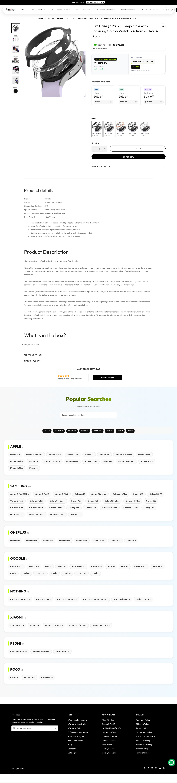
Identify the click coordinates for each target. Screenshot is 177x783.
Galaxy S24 (149, 507)
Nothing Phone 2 (143, 599)
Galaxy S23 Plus (57, 514)
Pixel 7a (67, 573)
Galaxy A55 (74, 507)
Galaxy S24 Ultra (109, 507)
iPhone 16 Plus (16, 461)
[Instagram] (152, 768)
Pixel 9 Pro (158, 566)
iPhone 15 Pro (72, 461)
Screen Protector (83, 10)
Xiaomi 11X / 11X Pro (101, 625)
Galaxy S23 (76, 514)
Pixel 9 (13, 573)
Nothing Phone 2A (122, 599)
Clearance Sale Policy (145, 736)
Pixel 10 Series (108, 744)
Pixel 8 (54, 573)
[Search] (166, 9)
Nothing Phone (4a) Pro (112, 728)
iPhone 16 (33, 461)
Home (40, 18)
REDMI (120, 431)
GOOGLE (84, 431)
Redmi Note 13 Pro (18, 651)
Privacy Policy (142, 748)
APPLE (47, 431)
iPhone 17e (15, 454)
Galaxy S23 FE (16, 514)
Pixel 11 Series (108, 720)
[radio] (97, 129)
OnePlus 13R (81, 540)
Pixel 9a (124, 566)
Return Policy (142, 728)
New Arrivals (37, 10)
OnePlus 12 (115, 540)
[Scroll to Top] (172, 770)
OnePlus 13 (48, 540)
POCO (130, 431)
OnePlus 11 (131, 540)
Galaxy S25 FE (155, 494)
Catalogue (72, 753)
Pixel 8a (26, 573)
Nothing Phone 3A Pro (67, 599)
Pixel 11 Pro (34, 566)
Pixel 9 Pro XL (140, 566)
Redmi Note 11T (62, 651)
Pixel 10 (111, 566)
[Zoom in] (80, 28)
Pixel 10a (62, 566)
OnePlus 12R (98, 540)
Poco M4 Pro (47, 677)
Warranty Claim (75, 728)
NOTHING (97, 431)
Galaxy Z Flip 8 (61, 494)
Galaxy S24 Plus (130, 507)
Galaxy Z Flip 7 (16, 501)
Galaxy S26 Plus (120, 494)
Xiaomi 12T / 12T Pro (54, 625)
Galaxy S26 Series (109, 732)
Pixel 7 (95, 573)
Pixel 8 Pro (40, 573)
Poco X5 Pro (29, 677)
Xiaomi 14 (34, 625)
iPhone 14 (33, 468)
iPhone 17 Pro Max (34, 454)
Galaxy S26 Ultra (98, 494)
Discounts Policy (143, 740)
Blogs (70, 744)
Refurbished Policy (144, 744)
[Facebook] (148, 768)
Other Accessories (127, 10)
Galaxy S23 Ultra (36, 514)
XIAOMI (109, 431)
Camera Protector (105, 10)
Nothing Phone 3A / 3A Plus (95, 599)
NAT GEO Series (149, 10)
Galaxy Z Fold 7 (36, 501)
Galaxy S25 (151, 501)
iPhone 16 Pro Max (124, 454)
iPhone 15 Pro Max (52, 461)
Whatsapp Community (77, 720)
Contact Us (72, 748)
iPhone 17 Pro (55, 454)
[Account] (172, 9)
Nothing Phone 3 (43, 599)
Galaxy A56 (93, 501)
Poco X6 (14, 677)
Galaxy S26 (138, 494)
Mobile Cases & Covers (59, 10)
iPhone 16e (104, 454)
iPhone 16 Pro (144, 454)
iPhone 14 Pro (147, 461)
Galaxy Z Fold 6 (36, 507)
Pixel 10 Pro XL (78, 566)
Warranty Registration (77, 724)
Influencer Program (76, 736)
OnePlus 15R (31, 540)
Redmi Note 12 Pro (41, 651)
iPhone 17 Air (73, 454)
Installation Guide (75, 740)
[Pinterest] (144, 768)
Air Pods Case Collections (58, 18)
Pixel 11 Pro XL (16, 566)
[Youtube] (160, 768)
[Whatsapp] (164, 768)
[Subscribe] (55, 728)
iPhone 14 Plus (16, 468)
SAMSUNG (59, 431)
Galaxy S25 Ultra (112, 501)
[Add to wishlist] (163, 26)
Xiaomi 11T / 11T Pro (77, 625)
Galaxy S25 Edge (57, 501)
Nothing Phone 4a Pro (20, 599)
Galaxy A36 (76, 501)
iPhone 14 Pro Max (126, 461)
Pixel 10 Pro (96, 566)
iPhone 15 (107, 461)
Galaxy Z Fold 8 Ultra (19, 494)
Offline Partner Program (78, 732)
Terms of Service (143, 753)
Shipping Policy (142, 724)
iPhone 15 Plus (91, 461)
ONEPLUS (72, 431)
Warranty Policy (143, 720)
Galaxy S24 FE (16, 507)
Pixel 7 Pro (81, 573)
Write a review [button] (107, 377)
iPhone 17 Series (109, 740)
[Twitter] (156, 768)
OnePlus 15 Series (109, 736)
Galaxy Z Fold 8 (42, 494)
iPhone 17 (89, 454)
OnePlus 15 (15, 540)
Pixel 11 (48, 566)
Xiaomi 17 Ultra (17, 625)
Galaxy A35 (90, 507)
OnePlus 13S (64, 540)
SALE (23, 10)
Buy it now (128, 157)
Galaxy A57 (80, 494)
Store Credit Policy (144, 732)
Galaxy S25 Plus (133, 501)
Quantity (95, 143)
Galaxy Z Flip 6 (55, 507)
